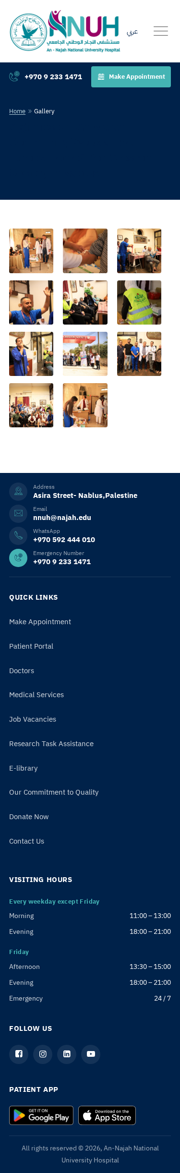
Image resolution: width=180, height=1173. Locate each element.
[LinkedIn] (66, 1054)
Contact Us (26, 841)
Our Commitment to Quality (53, 792)
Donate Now (29, 816)
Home (17, 111)
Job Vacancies (32, 719)
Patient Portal (31, 646)
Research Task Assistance (51, 743)
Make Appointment (137, 76)
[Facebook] (18, 1054)
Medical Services (36, 694)
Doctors (21, 670)
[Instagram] (42, 1054)
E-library (23, 768)
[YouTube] (90, 1054)
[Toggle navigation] (161, 31)
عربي (132, 31)
